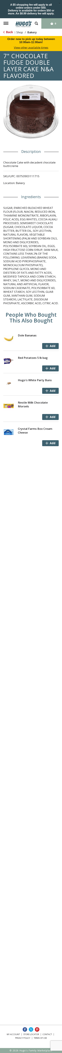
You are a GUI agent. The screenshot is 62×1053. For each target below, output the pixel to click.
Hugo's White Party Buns (35, 380)
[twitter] (31, 1029)
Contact (47, 1034)
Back (9, 32)
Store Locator (31, 1034)
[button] (50, 346)
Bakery (32, 32)
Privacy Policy (22, 1038)
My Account (13, 1034)
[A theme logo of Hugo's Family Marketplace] (24, 23)
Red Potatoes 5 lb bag (33, 358)
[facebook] (25, 1029)
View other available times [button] (31, 47)
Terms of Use (40, 1038)
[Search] (36, 21)
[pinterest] (37, 1029)
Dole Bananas (27, 335)
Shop (19, 32)
